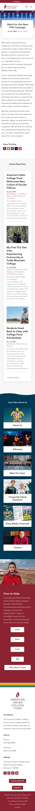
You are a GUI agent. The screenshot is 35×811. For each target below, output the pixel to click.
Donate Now (17, 1)
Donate (17, 788)
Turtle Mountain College (15, 274)
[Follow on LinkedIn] (12, 773)
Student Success (21, 344)
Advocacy (17, 449)
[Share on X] (16, 148)
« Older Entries (13, 377)
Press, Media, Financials (17, 523)
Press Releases (12, 194)
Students (10, 346)
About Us (17, 425)
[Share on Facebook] (12, 148)
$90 (17, 659)
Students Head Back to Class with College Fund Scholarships (17, 333)
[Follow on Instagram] (8, 773)
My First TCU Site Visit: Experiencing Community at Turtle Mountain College (17, 255)
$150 (17, 649)
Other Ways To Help (17, 667)
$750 (17, 630)
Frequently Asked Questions (17, 498)
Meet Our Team (17, 473)
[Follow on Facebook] (5, 773)
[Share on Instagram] (20, 148)
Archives (21, 31)
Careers (17, 547)
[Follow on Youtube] (16, 773)
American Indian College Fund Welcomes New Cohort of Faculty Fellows (17, 181)
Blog (25, 31)
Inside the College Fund (15, 269)
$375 (17, 639)
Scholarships (11, 344)
